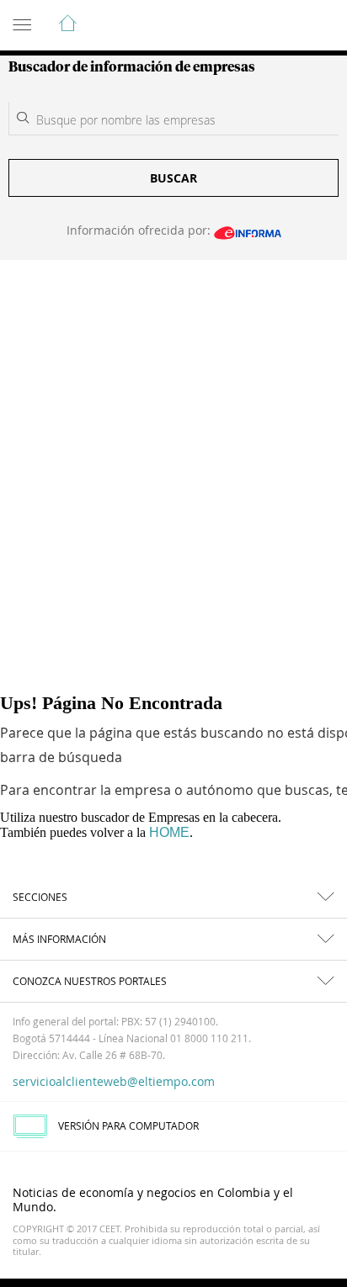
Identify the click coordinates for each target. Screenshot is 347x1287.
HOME (169, 832)
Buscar (173, 178)
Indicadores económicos (283, 26)
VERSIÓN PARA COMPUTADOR (128, 1125)
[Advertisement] (173, 441)
